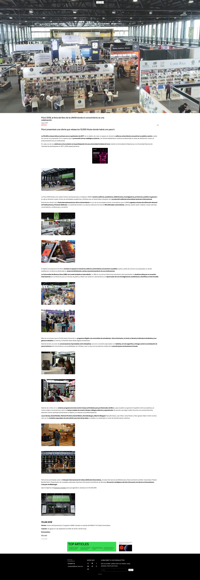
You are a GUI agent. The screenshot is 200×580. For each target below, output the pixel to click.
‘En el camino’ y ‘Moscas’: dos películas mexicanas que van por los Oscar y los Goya (109, 548)
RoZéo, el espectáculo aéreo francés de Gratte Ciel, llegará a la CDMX (97, 548)
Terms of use (70, 559)
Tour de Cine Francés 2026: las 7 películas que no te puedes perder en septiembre (86, 548)
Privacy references (71, 561)
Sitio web (44, 535)
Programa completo (59, 488)
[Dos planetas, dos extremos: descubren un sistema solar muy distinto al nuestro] (125, 548)
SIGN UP (131, 569)
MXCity (44, 125)
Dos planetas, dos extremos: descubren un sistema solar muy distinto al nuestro (73, 548)
